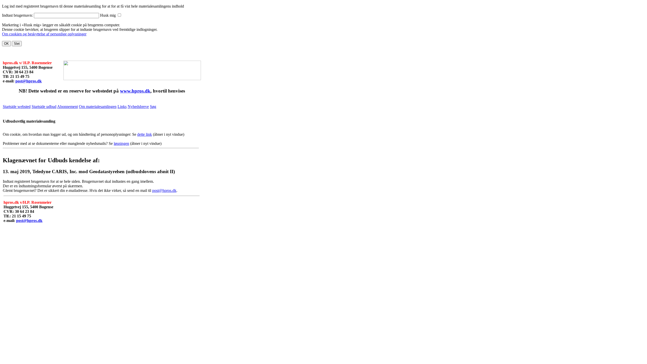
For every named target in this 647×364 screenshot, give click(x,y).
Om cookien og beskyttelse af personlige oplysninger (44, 34)
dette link (144, 134)
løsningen (121, 143)
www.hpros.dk (135, 91)
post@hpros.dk (28, 81)
